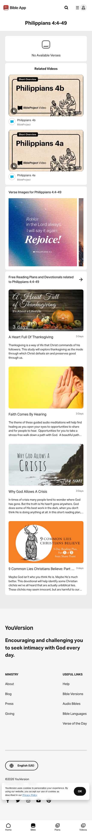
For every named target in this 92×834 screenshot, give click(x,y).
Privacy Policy (29, 795)
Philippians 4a (29, 175)
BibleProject (24, 124)
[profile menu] (80, 7)
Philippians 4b (30, 120)
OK (80, 791)
